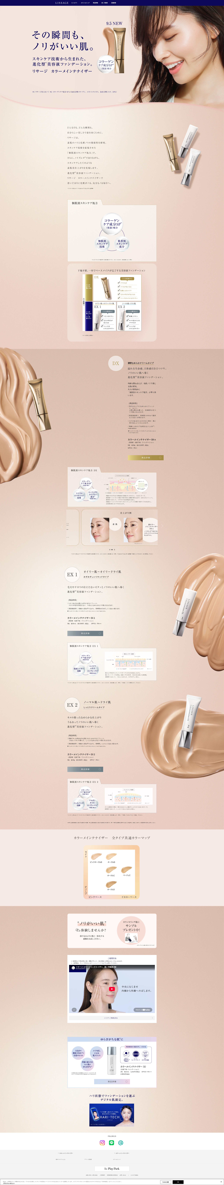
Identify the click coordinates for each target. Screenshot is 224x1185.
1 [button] (110, 549)
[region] (112, 1182)
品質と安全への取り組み (92, 1175)
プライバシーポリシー (9, 1183)
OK (178, 1182)
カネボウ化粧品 (134, 1175)
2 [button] (112, 549)
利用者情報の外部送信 (112, 1175)
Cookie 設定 (165, 1182)
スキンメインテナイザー (66, 1153)
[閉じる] (221, 1182)
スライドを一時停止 (114, 549)
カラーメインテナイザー (122, 1153)
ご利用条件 (102, 1175)
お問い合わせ (123, 1175)
